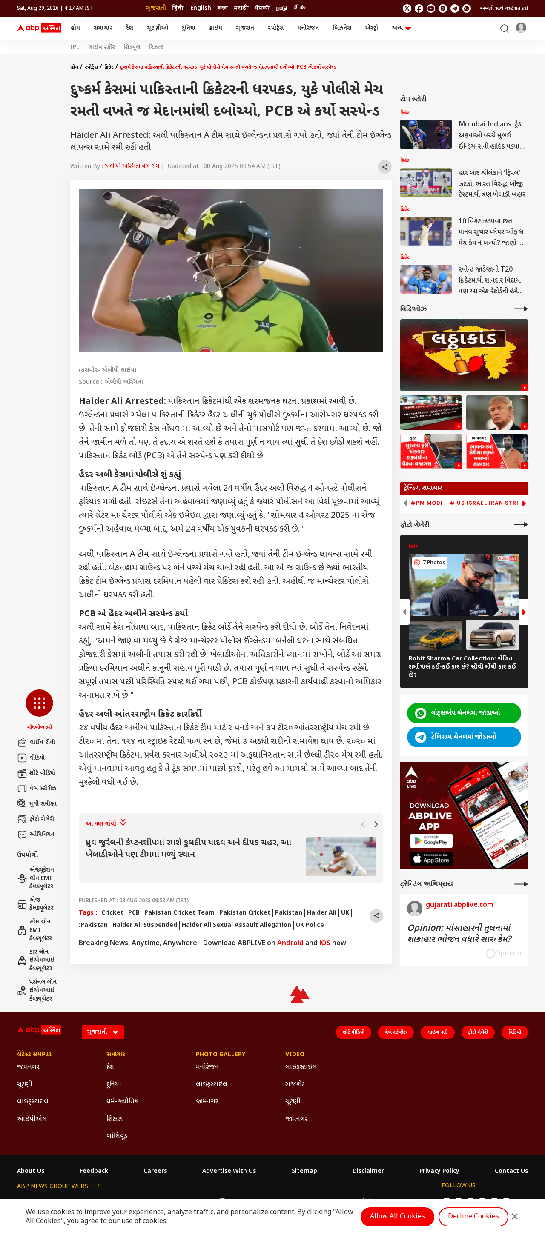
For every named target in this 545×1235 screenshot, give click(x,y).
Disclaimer (368, 1172)
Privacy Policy (439, 1172)
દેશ (129, 28)
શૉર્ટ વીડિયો (42, 773)
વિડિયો (514, 1032)
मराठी (241, 8)
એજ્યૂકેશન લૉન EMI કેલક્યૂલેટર (41, 878)
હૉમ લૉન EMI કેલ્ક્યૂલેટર (40, 930)
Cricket (112, 913)
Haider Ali (321, 913)
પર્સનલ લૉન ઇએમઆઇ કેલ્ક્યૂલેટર (43, 990)
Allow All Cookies (397, 1216)
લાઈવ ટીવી (42, 743)
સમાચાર (103, 28)
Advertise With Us (229, 1172)
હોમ (75, 28)
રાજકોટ (295, 1085)
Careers (155, 1172)
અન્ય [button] (397, 28)
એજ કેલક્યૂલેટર (41, 904)
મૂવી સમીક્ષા (43, 804)
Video (294, 1055)
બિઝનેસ (342, 28)
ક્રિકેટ (109, 67)
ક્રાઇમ (215, 28)
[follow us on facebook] (419, 8)
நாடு (281, 8)
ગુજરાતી (156, 8)
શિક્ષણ (114, 1119)
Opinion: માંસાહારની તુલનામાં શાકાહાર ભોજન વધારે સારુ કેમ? (459, 934)
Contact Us (511, 1172)
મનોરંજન (308, 28)
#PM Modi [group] (426, 503)
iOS (324, 943)
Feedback (94, 1172)
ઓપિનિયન (41, 835)
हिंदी (178, 8)
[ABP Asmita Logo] (39, 28)
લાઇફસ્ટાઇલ (33, 1102)
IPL (75, 48)
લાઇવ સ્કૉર (101, 48)
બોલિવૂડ (116, 1136)
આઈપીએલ (32, 1119)
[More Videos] (521, 309)
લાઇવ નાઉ (437, 1032)
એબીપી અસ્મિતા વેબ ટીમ (132, 167)
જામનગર (28, 1067)
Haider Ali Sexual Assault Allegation (236, 925)
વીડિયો (37, 758)
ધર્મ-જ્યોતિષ (122, 1102)
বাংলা (223, 8)
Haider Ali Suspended (144, 925)
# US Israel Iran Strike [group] (488, 503)
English (200, 8)
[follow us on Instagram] (443, 8)
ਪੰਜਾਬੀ (262, 8)
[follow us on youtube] (431, 8)
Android (290, 943)
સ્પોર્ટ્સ (276, 28)
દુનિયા (188, 28)
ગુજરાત (245, 28)
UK (345, 913)
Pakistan (288, 913)
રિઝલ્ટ (156, 48)
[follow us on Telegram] (455, 8)
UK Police (310, 925)
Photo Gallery (220, 1055)
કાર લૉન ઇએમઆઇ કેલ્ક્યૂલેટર (41, 960)
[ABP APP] (431, 841)
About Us (30, 1172)
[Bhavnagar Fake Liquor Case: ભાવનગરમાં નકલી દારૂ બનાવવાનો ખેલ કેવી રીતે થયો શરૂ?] (431, 412)
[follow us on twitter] (407, 8)
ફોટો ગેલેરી (41, 819)
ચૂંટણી (24, 1085)
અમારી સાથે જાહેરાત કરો (504, 8)
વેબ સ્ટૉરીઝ (42, 789)
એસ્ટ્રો (371, 28)
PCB (134, 913)
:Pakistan (93, 925)
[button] (39, 710)
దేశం (299, 8)
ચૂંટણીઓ (157, 28)
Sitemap (304, 1172)
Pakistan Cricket (244, 913)
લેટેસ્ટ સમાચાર (34, 1055)
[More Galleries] (521, 524)
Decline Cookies (473, 1216)
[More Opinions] (521, 884)
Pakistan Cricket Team (179, 913)
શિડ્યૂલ (131, 48)
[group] (231, 857)
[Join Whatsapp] (467, 8)
